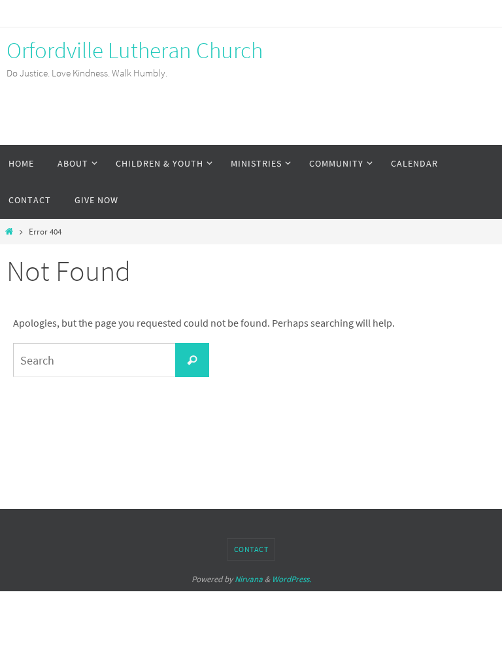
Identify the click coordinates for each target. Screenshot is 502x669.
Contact (251, 549)
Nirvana (249, 579)
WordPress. (291, 579)
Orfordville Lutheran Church (135, 50)
